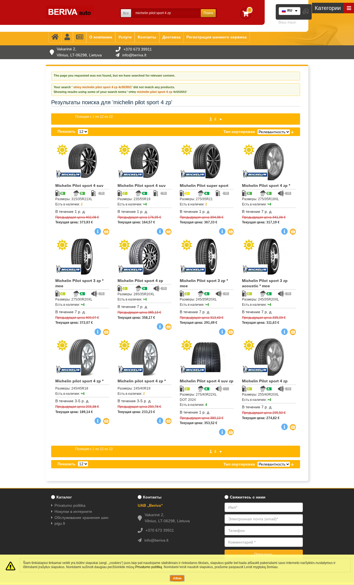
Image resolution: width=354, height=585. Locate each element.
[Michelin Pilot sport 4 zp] (144, 256)
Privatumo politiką (148, 567)
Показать (67, 131)
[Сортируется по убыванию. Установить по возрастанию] (292, 131)
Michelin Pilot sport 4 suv (79, 185)
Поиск (208, 13)
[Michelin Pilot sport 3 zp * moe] (82, 256)
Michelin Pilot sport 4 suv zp (206, 381)
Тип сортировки (239, 131)
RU (289, 10)
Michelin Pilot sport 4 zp (140, 280)
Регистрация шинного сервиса (216, 37)
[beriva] (70, 12)
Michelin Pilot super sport (204, 185)
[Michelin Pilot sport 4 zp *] (269, 161)
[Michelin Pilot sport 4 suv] (82, 161)
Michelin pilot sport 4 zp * (79, 381)
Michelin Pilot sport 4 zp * (266, 185)
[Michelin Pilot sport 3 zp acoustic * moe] (269, 256)
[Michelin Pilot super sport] (207, 161)
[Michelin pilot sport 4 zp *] (82, 357)
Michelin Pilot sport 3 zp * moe (79, 283)
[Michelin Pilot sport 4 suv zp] (207, 357)
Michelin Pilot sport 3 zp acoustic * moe (265, 283)
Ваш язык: (287, 22)
